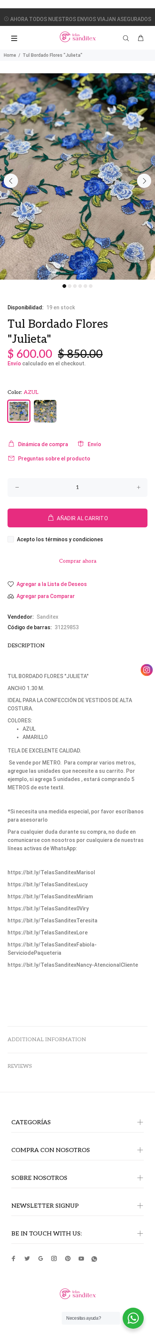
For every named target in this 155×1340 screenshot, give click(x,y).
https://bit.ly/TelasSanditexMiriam (50, 896)
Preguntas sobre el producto (54, 459)
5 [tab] (85, 286)
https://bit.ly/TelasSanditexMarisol (51, 872)
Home (10, 55)
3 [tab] (75, 286)
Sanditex (47, 617)
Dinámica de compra (43, 444)
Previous (11, 181)
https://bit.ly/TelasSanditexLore (48, 933)
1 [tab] (64, 286)
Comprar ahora (77, 561)
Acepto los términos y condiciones (60, 539)
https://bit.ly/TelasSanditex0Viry (48, 908)
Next (144, 181)
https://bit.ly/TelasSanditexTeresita (52, 921)
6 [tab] (91, 286)
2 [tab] (69, 286)
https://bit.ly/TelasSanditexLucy (48, 884)
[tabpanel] (77, 176)
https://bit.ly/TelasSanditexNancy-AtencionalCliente (73, 965)
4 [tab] (80, 286)
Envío (14, 363)
